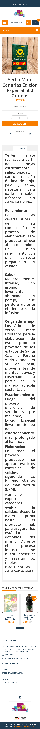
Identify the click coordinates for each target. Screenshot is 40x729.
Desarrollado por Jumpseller (24, 727)
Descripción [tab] (20, 149)
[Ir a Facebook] (20, 697)
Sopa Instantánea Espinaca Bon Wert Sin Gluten (10, 618)
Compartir (20, 131)
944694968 (9, 655)
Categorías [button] (6, 30)
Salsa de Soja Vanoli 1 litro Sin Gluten (29, 617)
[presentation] (2, 611)
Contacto (5, 670)
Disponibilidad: (19, 107)
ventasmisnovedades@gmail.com (17, 658)
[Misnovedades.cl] (19, 13)
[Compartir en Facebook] (10, 134)
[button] (21, 4)
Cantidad (20, 113)
